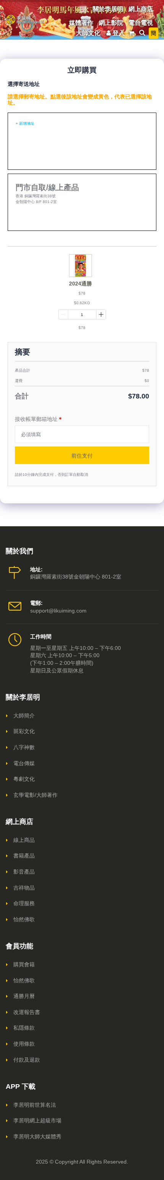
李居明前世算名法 (34, 1105)
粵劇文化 (24, 779)
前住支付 (82, 455)
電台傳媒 (24, 763)
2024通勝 (80, 283)
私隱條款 (24, 1028)
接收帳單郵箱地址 (39, 419)
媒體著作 (81, 22)
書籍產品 (24, 856)
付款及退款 (26, 1060)
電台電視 (141, 22)
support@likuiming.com (58, 611)
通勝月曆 (24, 996)
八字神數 (24, 747)
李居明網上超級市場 (37, 1120)
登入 (119, 33)
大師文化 (88, 33)
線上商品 (24, 840)
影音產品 (24, 872)
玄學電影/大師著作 (35, 795)
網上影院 (111, 22)
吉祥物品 (24, 888)
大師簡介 (24, 716)
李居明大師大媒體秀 (37, 1136)
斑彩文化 (24, 731)
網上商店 (141, 9)
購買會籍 (24, 964)
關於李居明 (108, 9)
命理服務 (24, 903)
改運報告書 (26, 1012)
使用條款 (24, 1044)
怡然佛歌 (24, 919)
